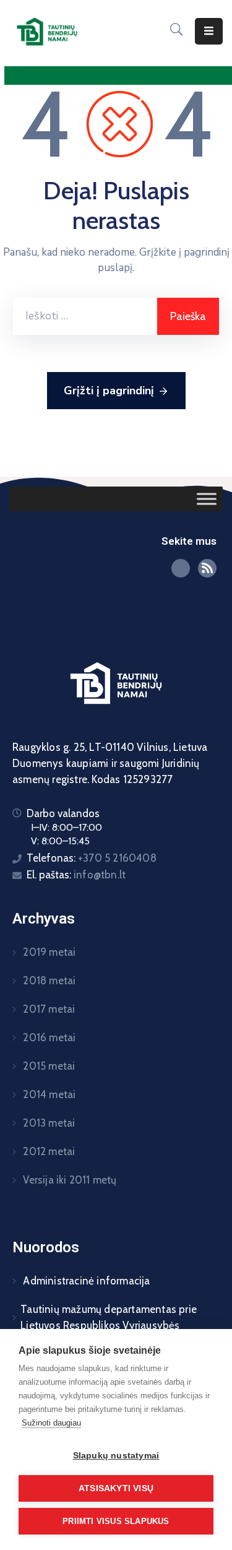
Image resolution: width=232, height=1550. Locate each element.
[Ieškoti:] (85, 316)
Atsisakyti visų (116, 1488)
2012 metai (47, 1151)
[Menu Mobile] (209, 31)
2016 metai (47, 1037)
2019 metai (47, 952)
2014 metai (47, 1094)
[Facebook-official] (180, 568)
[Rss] (207, 568)
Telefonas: (92, 858)
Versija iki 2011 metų (68, 1180)
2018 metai (47, 980)
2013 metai (47, 1123)
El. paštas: (76, 874)
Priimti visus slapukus (115, 1521)
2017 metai (47, 1009)
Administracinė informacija (85, 1281)
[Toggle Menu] (207, 498)
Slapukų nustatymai (116, 1455)
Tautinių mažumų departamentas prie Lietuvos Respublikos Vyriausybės (108, 1317)
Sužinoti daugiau (51, 1422)
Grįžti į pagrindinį (109, 390)
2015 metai (47, 1066)
